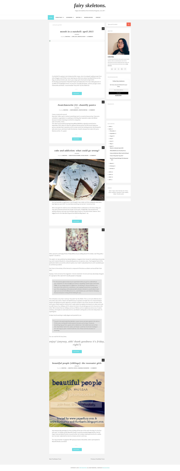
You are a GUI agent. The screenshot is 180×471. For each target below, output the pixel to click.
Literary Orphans (71, 259)
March (111, 163)
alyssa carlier (84, 155)
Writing (78, 17)
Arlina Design (106, 467)
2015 (110, 129)
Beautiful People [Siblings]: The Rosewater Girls (77, 363)
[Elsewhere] (111, 69)
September (112, 133)
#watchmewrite (74, 110)
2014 (110, 172)
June (111, 141)
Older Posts (101, 459)
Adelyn (114, 194)
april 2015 (74, 36)
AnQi (117, 190)
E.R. (124, 190)
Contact (98, 17)
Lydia (123, 192)
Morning (120, 190)
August (111, 136)
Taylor (110, 190)
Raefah (126, 192)
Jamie (123, 194)
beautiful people (72, 368)
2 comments (90, 36)
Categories (69, 17)
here (65, 336)
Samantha (119, 192)
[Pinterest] (125, 69)
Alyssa (110, 192)
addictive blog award (74, 155)
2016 (110, 126)
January (111, 168)
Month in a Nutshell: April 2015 (77, 31)
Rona (126, 190)
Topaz (113, 190)
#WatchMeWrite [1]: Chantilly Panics (77, 105)
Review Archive (88, 17)
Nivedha (119, 194)
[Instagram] (121, 69)
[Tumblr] (118, 69)
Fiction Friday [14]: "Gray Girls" (116, 155)
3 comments (94, 368)
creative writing (83, 110)
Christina (67, 36)
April (111, 146)
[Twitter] (115, 69)
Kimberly (114, 192)
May (111, 143)
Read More (76, 93)
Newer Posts (57, 459)
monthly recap (82, 36)
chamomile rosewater (83, 368)
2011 (110, 179)
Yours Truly (59, 17)
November (112, 130)
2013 (110, 174)
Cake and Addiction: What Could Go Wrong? (76, 150)
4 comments (93, 155)
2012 (110, 177)
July (111, 138)
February (112, 165)
